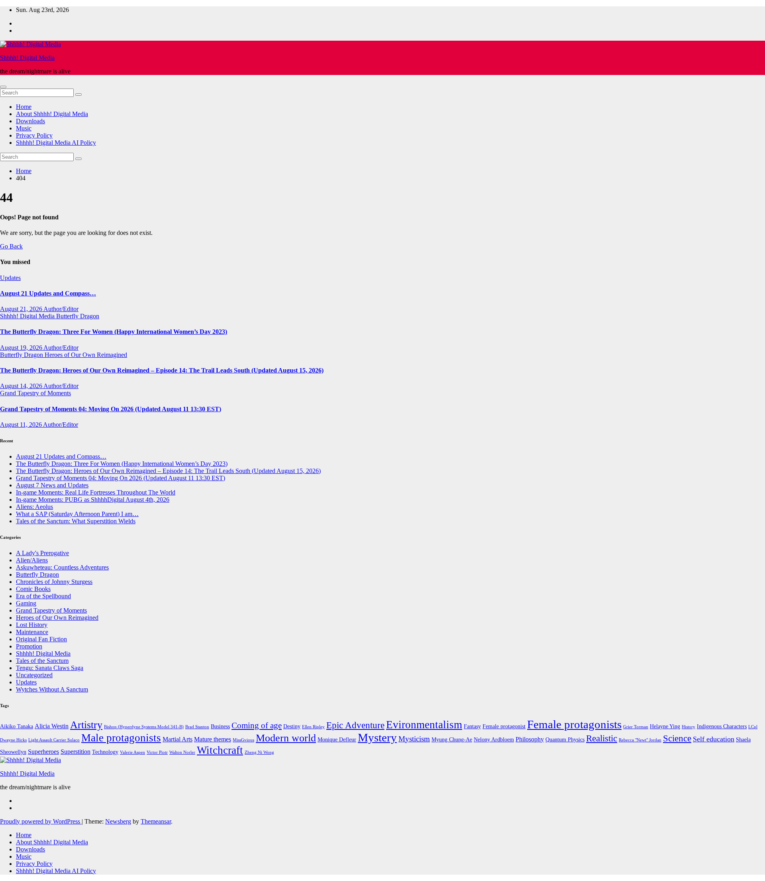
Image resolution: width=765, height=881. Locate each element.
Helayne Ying (665, 726)
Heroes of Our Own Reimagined (86, 354)
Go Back (11, 246)
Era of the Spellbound (43, 596)
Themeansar (156, 821)
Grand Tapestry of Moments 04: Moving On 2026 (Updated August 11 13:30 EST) (110, 409)
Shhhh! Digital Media (27, 57)
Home (23, 106)
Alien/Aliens (32, 560)
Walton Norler (182, 752)
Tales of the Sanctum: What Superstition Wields (75, 521)
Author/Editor (60, 308)
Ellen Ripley (313, 727)
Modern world (286, 738)
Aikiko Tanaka (16, 726)
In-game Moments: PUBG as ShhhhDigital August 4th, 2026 (92, 499)
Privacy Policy (34, 135)
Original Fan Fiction (41, 639)
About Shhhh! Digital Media (52, 113)
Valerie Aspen (132, 752)
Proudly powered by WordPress (41, 821)
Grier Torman (635, 727)
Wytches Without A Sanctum (52, 689)
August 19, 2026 (21, 347)
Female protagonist (504, 726)
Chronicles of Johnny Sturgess (54, 581)
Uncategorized (34, 675)
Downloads (30, 121)
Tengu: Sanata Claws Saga (49, 667)
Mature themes (212, 739)
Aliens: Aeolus (34, 506)
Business (220, 726)
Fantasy (472, 726)
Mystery (377, 737)
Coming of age (256, 725)
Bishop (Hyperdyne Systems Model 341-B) (144, 727)
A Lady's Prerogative (42, 553)
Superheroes (43, 751)
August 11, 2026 (21, 424)
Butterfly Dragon (77, 316)
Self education (713, 739)
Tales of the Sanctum (42, 660)
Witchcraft (220, 750)
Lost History (31, 624)
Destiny (291, 726)
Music (23, 128)
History (688, 727)
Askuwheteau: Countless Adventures (62, 567)
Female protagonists (574, 724)
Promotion (29, 646)
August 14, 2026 (21, 385)
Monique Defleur (337, 740)
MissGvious (243, 740)
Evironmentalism (424, 725)
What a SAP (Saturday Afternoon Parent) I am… (77, 513)
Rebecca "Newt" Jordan (640, 740)
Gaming (26, 603)
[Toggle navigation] (3, 87)
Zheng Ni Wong (259, 752)
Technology (105, 752)
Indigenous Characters (722, 726)
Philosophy (530, 739)
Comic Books (33, 588)
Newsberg (118, 821)
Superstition (75, 751)
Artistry (86, 725)
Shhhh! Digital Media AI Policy (56, 142)
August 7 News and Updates (52, 485)
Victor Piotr (157, 752)
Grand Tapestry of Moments (35, 393)
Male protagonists (121, 738)
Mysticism (414, 739)
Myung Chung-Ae (452, 740)
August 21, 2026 (21, 308)
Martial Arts (177, 739)
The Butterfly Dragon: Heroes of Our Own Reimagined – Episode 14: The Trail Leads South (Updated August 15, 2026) (162, 370)
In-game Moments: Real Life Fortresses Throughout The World (95, 492)
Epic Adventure (355, 725)
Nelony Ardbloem (494, 740)
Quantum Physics (565, 740)
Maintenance (32, 632)
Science (677, 738)
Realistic (601, 738)
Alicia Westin (52, 726)
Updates (10, 277)
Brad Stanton (197, 727)
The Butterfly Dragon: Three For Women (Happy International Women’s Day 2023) (113, 331)
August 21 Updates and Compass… (48, 293)
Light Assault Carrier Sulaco (54, 740)
